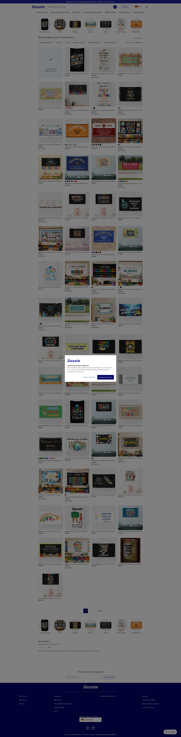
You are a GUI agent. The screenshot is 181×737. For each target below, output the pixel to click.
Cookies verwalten (89, 377)
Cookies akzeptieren (105, 377)
